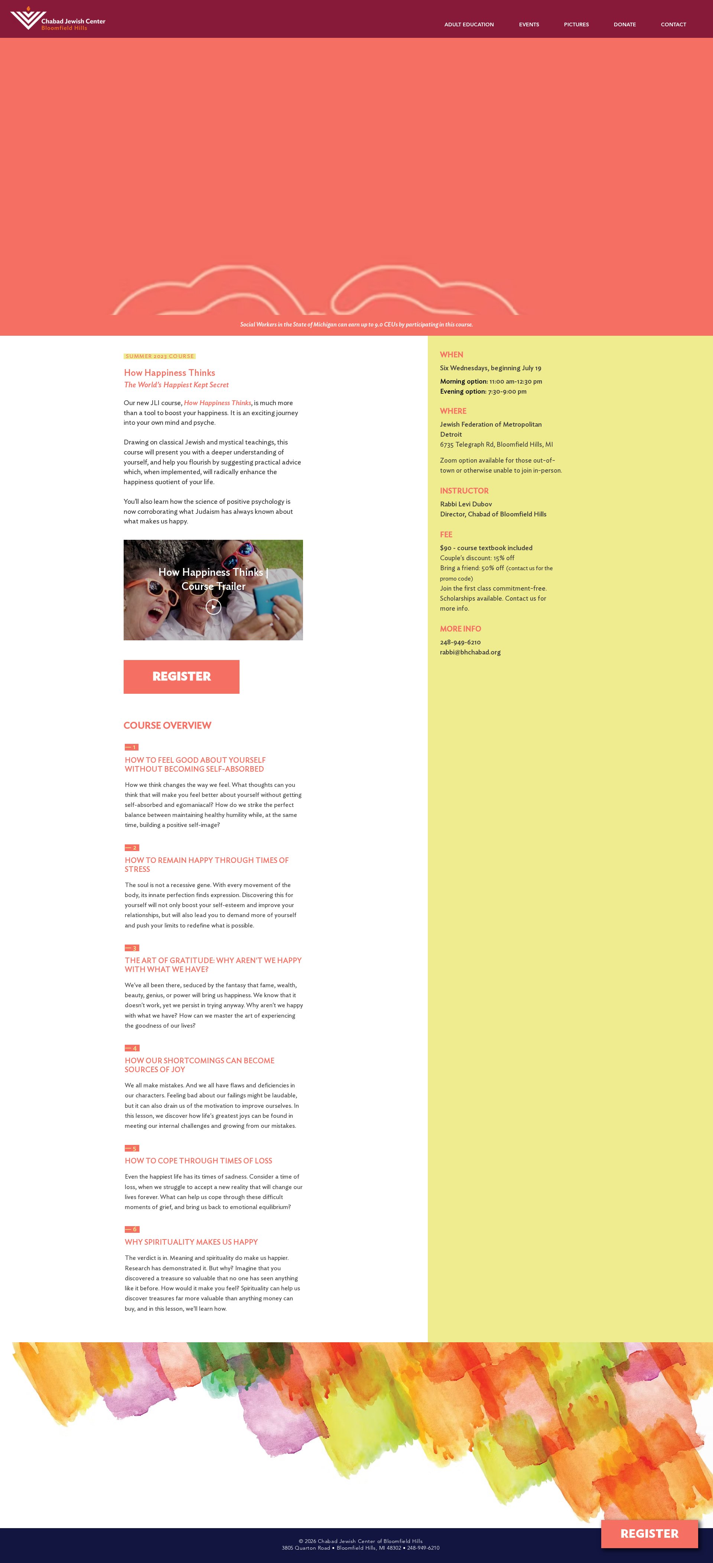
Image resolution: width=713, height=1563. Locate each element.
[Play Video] (213, 607)
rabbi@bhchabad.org (470, 652)
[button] (476, 25)
